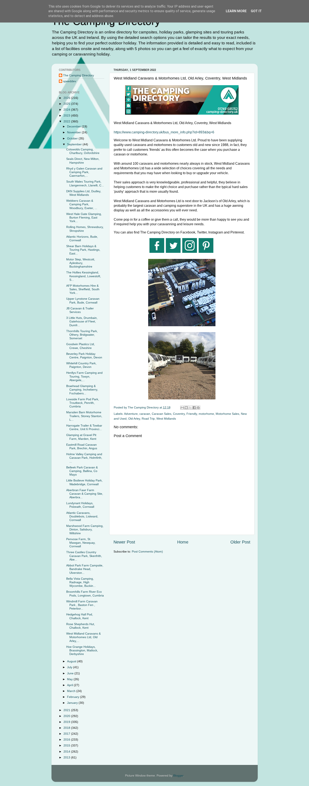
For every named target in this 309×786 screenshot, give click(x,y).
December (74, 126)
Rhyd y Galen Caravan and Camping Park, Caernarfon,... (84, 172)
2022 (67, 121)
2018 (67, 727)
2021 (67, 710)
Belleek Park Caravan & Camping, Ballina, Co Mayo (82, 471)
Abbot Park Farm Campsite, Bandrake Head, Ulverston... (84, 569)
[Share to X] (190, 408)
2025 (67, 103)
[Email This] (182, 408)
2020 (67, 716)
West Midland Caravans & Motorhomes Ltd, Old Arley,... (83, 637)
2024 (67, 109)
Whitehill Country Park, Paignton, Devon (81, 365)
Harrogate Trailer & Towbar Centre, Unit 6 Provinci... (84, 427)
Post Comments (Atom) (147, 551)
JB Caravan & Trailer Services (80, 310)
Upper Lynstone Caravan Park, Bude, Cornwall (82, 300)
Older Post (240, 542)
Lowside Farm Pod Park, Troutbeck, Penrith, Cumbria (82, 403)
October (73, 138)
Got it (256, 11)
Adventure (131, 413)
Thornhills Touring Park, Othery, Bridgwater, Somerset (82, 334)
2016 (67, 739)
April (70, 685)
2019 (67, 722)
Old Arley (134, 418)
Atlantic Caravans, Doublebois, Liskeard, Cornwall (82, 516)
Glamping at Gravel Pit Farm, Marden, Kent (81, 436)
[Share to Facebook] (194, 408)
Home (182, 542)
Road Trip (148, 418)
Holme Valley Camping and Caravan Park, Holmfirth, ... (84, 457)
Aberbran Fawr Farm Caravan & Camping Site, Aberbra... (84, 493)
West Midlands (166, 418)
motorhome (206, 413)
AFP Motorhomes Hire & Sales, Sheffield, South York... (82, 289)
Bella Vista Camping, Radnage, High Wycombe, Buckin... (81, 582)
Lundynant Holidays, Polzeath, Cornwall (80, 504)
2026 (67, 97)
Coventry (179, 413)
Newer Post (124, 542)
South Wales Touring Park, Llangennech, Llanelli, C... (85, 183)
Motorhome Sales (227, 413)
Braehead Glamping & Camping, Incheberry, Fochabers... (82, 389)
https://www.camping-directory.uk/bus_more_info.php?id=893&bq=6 (164, 132)
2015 (67, 745)
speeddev (69, 81)
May (70, 679)
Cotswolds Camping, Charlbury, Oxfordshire (82, 151)
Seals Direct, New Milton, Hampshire (82, 160)
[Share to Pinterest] (198, 408)
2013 (67, 757)
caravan (144, 413)
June (70, 673)
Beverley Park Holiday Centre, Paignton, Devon (84, 355)
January (73, 702)
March (71, 691)
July (70, 667)
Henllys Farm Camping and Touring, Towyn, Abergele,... (84, 376)
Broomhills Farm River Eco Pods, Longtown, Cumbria (85, 593)
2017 (67, 733)
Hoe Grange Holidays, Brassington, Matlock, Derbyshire (82, 650)
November (74, 132)
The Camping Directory (78, 75)
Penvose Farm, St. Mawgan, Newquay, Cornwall (80, 542)
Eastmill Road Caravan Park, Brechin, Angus (81, 446)
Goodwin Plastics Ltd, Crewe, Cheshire (80, 345)
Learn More (236, 11)
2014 (67, 751)
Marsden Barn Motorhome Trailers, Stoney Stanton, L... (84, 416)
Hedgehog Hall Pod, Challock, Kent (79, 616)
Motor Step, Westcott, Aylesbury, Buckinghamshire (80, 263)
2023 (67, 115)
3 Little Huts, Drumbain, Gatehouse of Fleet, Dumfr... (82, 321)
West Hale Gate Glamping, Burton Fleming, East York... (84, 217)
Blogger (178, 775)
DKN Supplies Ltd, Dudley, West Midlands (83, 193)
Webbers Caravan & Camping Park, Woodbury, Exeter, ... (81, 204)
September (75, 144)
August (72, 661)
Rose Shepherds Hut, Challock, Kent (80, 625)
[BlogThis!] (186, 408)
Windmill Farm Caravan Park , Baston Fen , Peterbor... (82, 605)
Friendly (191, 413)
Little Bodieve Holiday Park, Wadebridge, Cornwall (84, 482)
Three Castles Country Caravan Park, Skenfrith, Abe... (84, 555)
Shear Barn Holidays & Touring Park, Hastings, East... (83, 249)
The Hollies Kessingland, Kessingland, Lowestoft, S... (83, 276)
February (73, 697)
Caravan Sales (161, 413)
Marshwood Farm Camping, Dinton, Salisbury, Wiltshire (84, 529)
